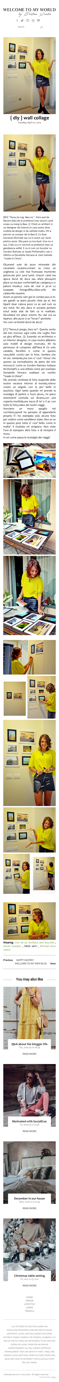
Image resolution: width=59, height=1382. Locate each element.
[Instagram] (27, 20)
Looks (29, 1308)
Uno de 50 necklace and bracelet (34, 942)
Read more (29, 1054)
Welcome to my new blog (31, 963)
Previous (8, 960)
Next (53, 963)
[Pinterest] (33, 20)
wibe (53, 1377)
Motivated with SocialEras (29, 1121)
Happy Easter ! (25, 960)
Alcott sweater (12, 946)
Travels (29, 1311)
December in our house (29, 1198)
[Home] (29, 16)
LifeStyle (29, 1304)
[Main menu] (29, 3)
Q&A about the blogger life (29, 1044)
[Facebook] (17, 20)
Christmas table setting (29, 1276)
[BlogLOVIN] (38, 20)
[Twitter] (22, 20)
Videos (29, 1301)
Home (29, 1297)
